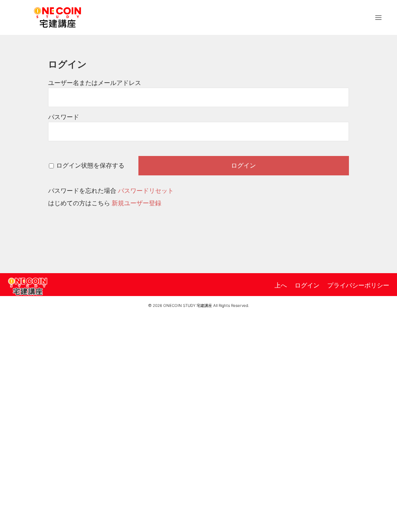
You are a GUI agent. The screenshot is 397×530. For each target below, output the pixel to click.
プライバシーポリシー (358, 285)
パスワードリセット (146, 190)
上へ (280, 285)
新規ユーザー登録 (136, 203)
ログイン (307, 285)
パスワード (63, 117)
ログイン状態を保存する (90, 165)
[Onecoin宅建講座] (57, 17)
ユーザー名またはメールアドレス (94, 83)
